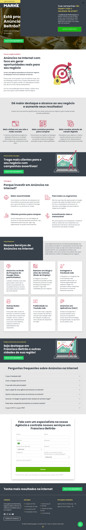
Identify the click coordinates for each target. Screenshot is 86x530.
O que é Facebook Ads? (13, 376)
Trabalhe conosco (12, 518)
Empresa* (47, 440)
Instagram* (19, 452)
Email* (46, 434)
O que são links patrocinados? (15, 385)
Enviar (43, 469)
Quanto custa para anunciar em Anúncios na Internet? (24, 394)
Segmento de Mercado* (23, 446)
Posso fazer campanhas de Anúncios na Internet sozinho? (25, 403)
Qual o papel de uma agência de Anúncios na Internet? (24, 390)
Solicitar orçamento (13, 41)
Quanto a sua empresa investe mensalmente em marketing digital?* (55, 453)
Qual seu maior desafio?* (23, 460)
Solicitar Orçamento (72, 489)
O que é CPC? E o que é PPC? (15, 408)
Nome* (18, 434)
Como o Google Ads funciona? (15, 381)
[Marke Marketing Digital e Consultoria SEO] (43, 526)
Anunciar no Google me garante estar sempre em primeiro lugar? (28, 399)
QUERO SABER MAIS (69, 29)
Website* (46, 446)
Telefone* (19, 440)
